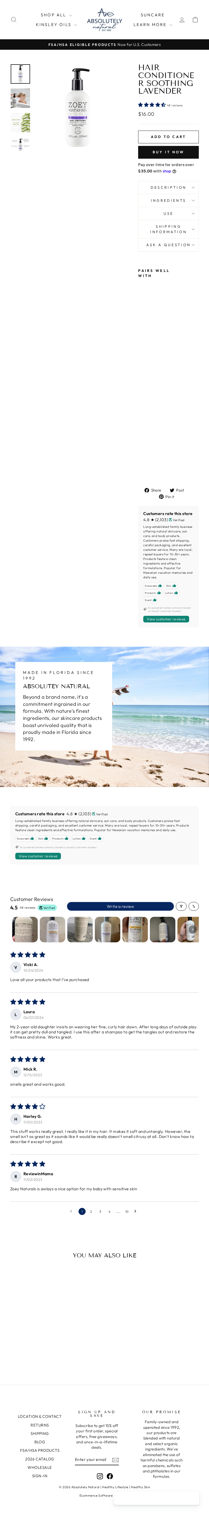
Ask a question (168, 245)
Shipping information (168, 229)
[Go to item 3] (80, 929)
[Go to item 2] (52, 929)
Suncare (153, 14)
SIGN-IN (39, 1475)
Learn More (151, 24)
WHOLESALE (40, 1467)
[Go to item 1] (25, 929)
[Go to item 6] (162, 929)
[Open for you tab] (193, 1499)
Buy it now (169, 152)
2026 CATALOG (39, 1459)
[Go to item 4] (107, 929)
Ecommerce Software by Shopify (104, 1495)
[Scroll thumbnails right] (193, 929)
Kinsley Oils (54, 24)
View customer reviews (166, 619)
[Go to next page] (137, 1211)
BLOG (39, 1441)
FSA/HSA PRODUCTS (39, 1450)
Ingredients (168, 200)
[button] (152, 105)
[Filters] (181, 906)
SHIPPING (40, 1433)
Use (169, 213)
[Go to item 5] (135, 929)
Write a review (120, 906)
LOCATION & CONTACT (40, 1416)
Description (169, 187)
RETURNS (40, 1425)
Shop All (54, 14)
